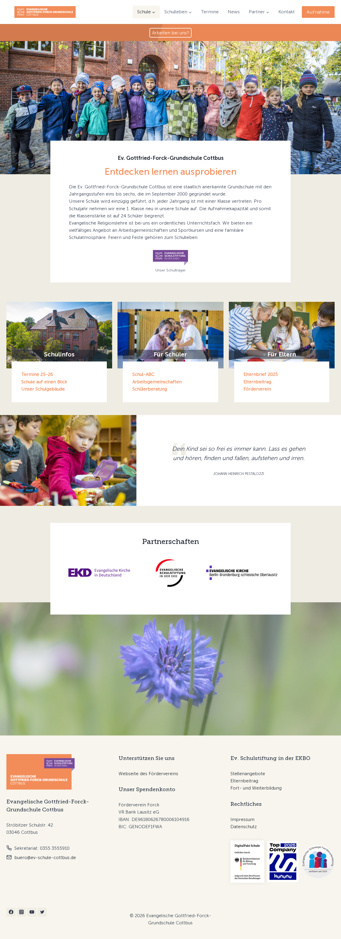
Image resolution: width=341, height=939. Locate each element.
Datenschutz (243, 826)
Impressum (242, 819)
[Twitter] (42, 912)
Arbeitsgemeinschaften (157, 381)
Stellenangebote (247, 773)
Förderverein (257, 389)
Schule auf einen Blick (44, 381)
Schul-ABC (143, 374)
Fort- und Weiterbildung (256, 788)
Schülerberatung (149, 389)
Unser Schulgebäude (43, 389)
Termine (210, 11)
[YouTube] (31, 912)
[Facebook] (10, 912)
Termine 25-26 (37, 374)
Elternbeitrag (257, 381)
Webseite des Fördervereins (148, 773)
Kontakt (286, 11)
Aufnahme (318, 12)
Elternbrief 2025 (260, 374)
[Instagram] (21, 912)
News (234, 11)
